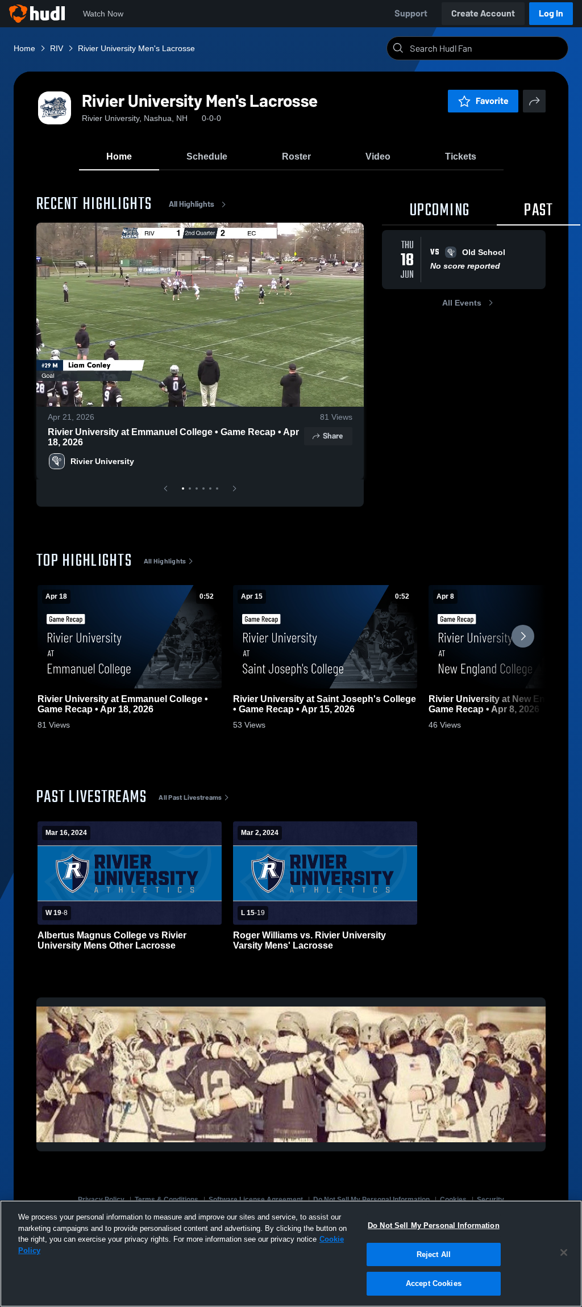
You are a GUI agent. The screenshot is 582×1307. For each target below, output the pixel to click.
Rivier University (102, 461)
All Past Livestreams (190, 797)
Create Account (483, 13)
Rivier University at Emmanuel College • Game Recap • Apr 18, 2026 (173, 437)
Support (410, 13)
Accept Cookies (434, 1283)
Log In (551, 13)
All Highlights (191, 204)
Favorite (492, 100)
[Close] (563, 1252)
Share (333, 435)
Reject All (434, 1254)
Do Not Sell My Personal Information (434, 1225)
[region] (291, 1253)
